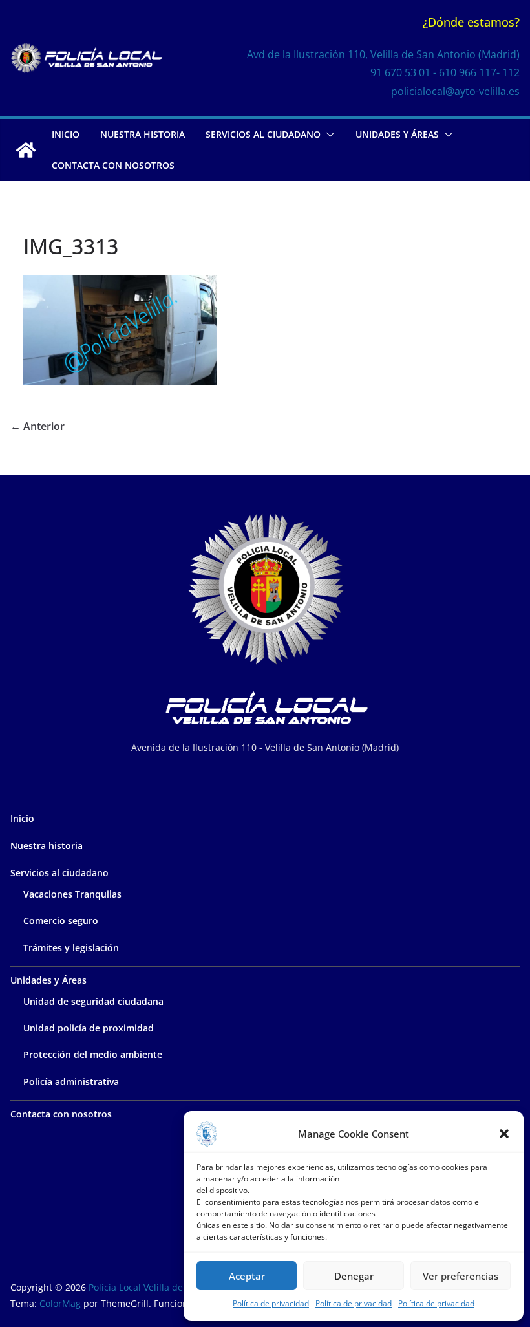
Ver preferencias (460, 1275)
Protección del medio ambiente (92, 1054)
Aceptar (247, 1275)
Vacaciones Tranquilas (72, 894)
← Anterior (37, 426)
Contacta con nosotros (113, 165)
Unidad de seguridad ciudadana (93, 1001)
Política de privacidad (271, 1303)
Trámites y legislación (71, 948)
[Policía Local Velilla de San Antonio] (25, 150)
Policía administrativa (71, 1081)
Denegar (354, 1275)
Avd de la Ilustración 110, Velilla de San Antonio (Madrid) (383, 54)
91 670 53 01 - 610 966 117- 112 (445, 72)
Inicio (66, 134)
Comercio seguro (60, 920)
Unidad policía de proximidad (88, 1028)
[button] (504, 1133)
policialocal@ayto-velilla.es (455, 91)
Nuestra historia (142, 134)
